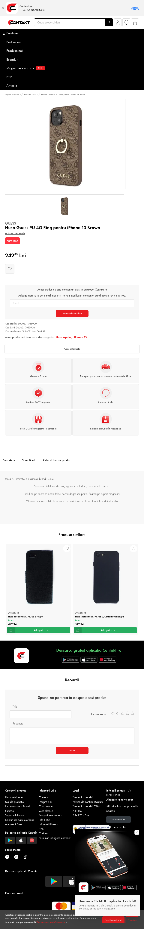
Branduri (12, 59)
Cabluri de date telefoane (19, 820)
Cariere (43, 833)
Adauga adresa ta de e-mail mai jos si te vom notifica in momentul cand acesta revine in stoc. (72, 295)
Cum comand (46, 806)
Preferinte (132, 919)
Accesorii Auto (13, 824)
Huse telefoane (31, 94)
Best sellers (13, 42)
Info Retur (44, 820)
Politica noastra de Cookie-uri (51, 922)
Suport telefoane (14, 815)
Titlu (15, 707)
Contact (43, 797)
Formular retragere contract (54, 838)
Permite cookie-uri (113, 919)
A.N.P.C (77, 811)
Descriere (8, 460)
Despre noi (45, 802)
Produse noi (14, 50)
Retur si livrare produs (56, 460)
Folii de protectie (14, 802)
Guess (10, 223)
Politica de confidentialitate (88, 802)
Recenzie (18, 723)
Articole (11, 85)
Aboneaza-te (118, 819)
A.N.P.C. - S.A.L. (82, 815)
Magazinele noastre (24, 68)
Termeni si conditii (83, 797)
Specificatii (29, 460)
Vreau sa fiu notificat (72, 313)
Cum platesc (46, 811)
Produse (12, 33)
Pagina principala (13, 94)
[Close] (3, 8)
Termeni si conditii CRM (86, 806)
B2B (9, 77)
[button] (118, 23)
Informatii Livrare (48, 824)
